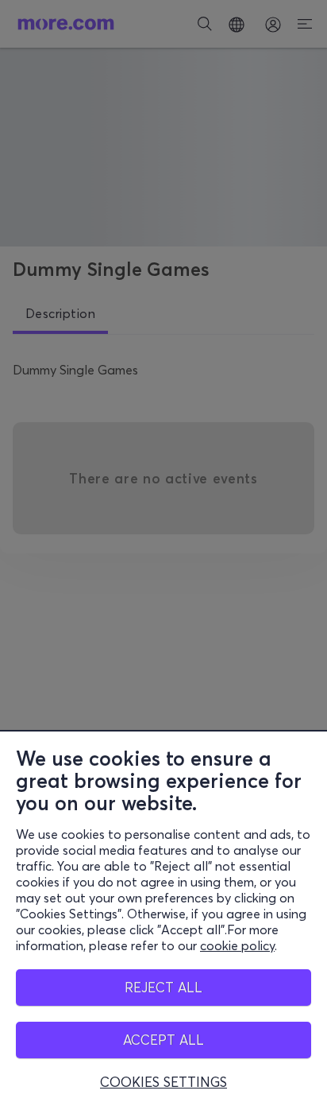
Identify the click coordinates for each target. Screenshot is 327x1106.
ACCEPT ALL (163, 1039)
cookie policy (237, 945)
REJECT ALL (163, 987)
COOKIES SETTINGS (163, 1082)
